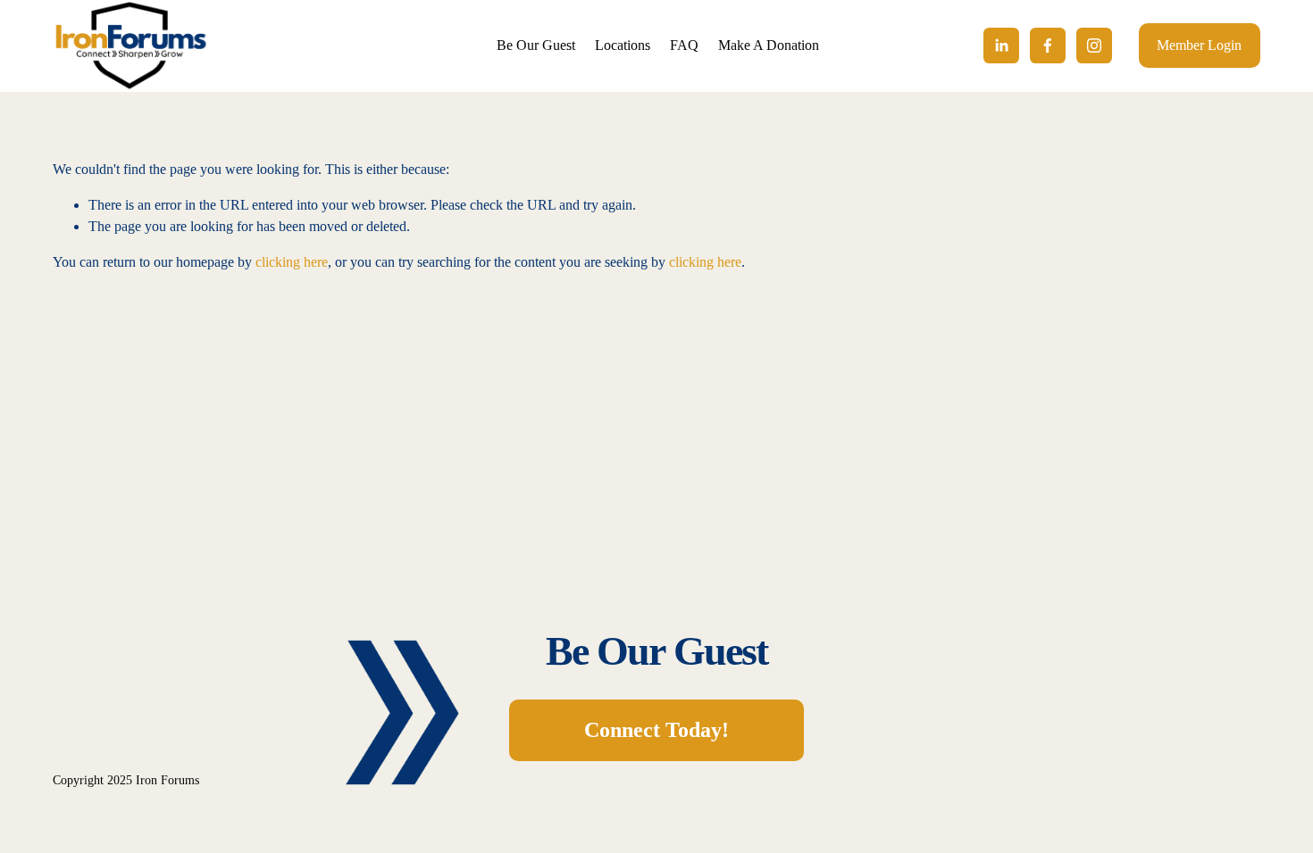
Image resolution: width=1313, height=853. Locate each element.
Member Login (1199, 45)
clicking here (291, 261)
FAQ (684, 45)
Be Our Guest (536, 45)
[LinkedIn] (1001, 45)
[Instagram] (1094, 45)
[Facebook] (1048, 45)
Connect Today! (656, 729)
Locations (622, 45)
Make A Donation (768, 45)
